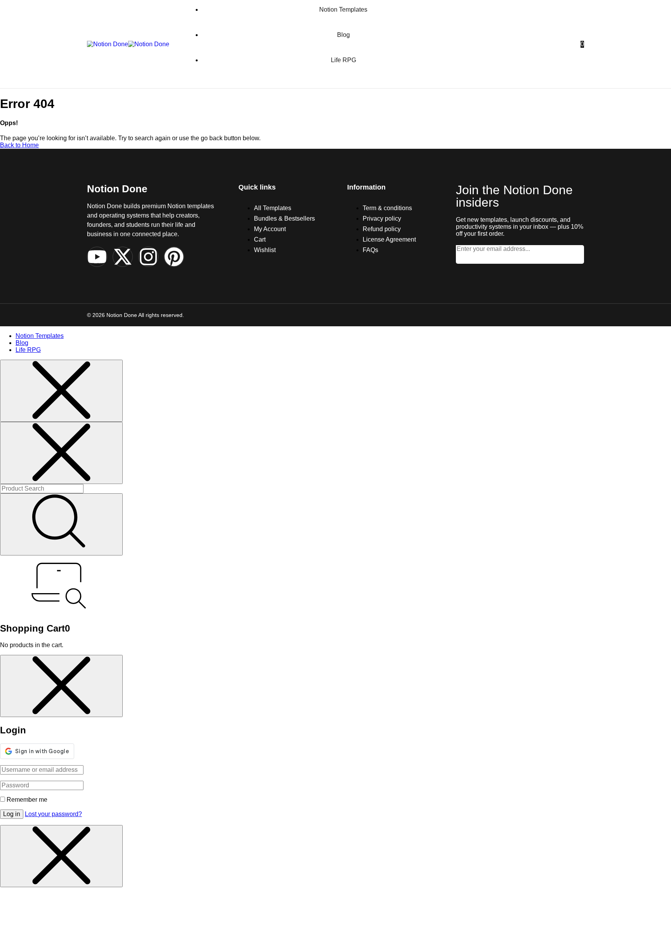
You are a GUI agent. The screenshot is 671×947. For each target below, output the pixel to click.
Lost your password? (53, 814)
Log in (11, 814)
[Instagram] (148, 257)
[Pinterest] (174, 257)
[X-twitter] (123, 257)
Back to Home (19, 145)
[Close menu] (61, 391)
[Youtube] (97, 257)
